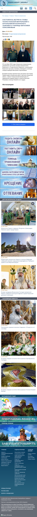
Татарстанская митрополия (17, 34)
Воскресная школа (19, 478)
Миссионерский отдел (20, 475)
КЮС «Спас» (18, 481)
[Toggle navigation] (2, 8)
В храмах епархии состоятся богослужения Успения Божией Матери (18, 390)
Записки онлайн (30, 450)
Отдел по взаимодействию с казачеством (19, 460)
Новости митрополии (20, 15)
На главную (5, 15)
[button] (35, 8)
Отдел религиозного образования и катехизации (20, 456)
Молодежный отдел (19, 483)
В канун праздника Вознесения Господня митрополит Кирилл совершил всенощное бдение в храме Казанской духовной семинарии (17, 294)
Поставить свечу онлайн (31, 457)
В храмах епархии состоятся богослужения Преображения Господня (18, 359)
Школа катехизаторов (20, 479)
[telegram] (30, 8)
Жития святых (4, 459)
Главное (12, 15)
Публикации (4, 457)
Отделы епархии (20, 449)
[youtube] (25, 8)
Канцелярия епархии (20, 452)
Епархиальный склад (20, 476)
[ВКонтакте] (5, 39)
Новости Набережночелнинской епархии (7, 453)
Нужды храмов (31, 459)
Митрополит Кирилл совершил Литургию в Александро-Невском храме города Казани (17, 229)
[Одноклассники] (7, 39)
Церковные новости (6, 462)
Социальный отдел (19, 453)
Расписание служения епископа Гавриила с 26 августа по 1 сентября (18, 328)
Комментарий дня (5, 456)
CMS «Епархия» (24, 502)
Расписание (5, 490)
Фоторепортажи (5, 464)
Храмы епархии (6, 488)
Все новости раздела (19, 124)
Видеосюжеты (4, 465)
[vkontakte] (21, 8)
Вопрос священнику (7, 493)
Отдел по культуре (19, 463)
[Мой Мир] (9, 39)
